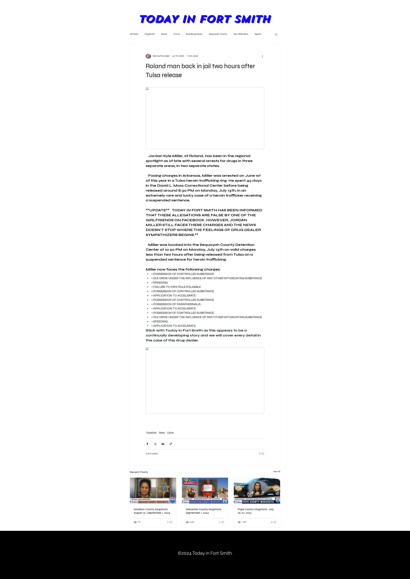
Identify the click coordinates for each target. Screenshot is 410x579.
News (164, 34)
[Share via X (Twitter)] (155, 443)
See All (276, 471)
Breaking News (194, 34)
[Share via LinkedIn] (162, 443)
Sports (258, 34)
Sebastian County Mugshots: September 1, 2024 (204, 510)
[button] (276, 34)
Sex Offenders (241, 34)
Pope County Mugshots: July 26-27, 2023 (256, 510)
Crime (176, 34)
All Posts (134, 34)
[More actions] (262, 56)
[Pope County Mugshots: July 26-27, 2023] (257, 491)
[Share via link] (170, 443)
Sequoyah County (218, 34)
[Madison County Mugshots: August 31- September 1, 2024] (153, 491)
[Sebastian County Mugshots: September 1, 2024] (205, 491)
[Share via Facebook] (147, 443)
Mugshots (150, 34)
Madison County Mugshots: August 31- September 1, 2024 (152, 510)
